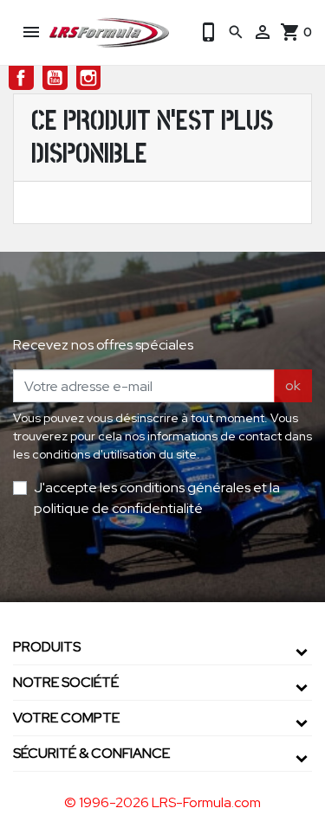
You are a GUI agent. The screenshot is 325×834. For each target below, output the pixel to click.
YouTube (55, 78)
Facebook (21, 78)
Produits (47, 647)
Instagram (88, 78)
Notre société (66, 682)
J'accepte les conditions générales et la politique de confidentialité (157, 497)
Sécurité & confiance (91, 753)
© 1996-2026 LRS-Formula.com (162, 802)
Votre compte (66, 718)
